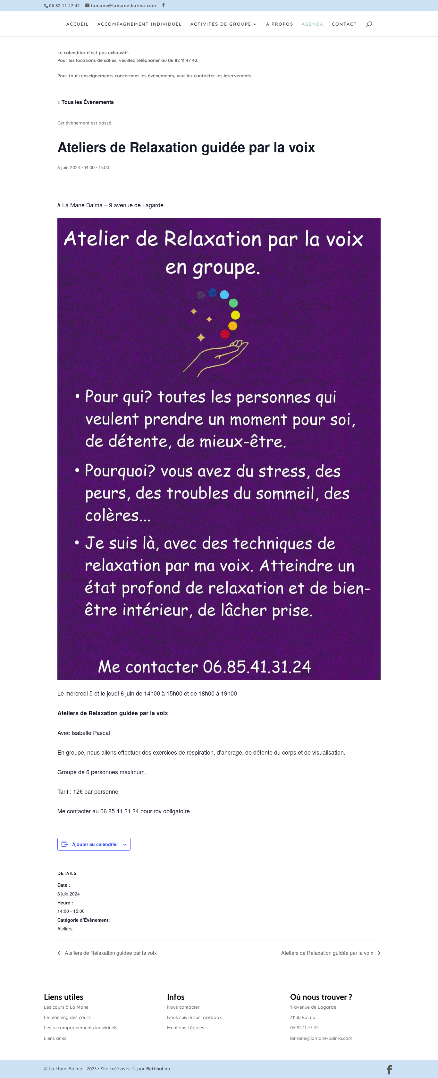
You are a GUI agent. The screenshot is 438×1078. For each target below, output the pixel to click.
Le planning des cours (67, 1017)
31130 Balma (303, 1017)
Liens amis (55, 1038)
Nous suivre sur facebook (194, 1017)
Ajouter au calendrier (95, 844)
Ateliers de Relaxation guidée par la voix (110, 952)
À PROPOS (279, 24)
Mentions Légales (185, 1028)
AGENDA (313, 24)
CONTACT (344, 24)
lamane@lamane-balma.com (321, 1038)
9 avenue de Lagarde (313, 1007)
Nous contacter (183, 1007)
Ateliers (64, 928)
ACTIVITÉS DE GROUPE (220, 24)
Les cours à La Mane (66, 1007)
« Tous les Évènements (85, 102)
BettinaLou (158, 1069)
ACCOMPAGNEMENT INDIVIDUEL (139, 24)
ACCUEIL (77, 24)
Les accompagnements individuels (80, 1028)
